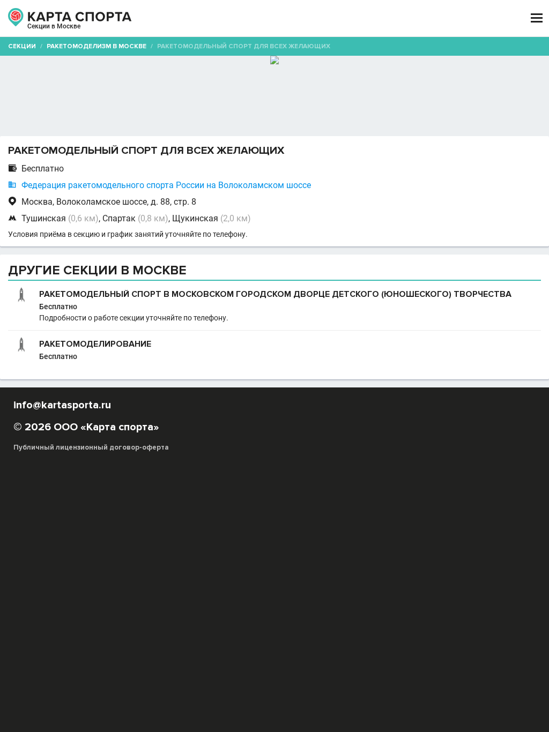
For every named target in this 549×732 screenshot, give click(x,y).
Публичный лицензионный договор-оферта (91, 447)
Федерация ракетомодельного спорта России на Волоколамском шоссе (166, 185)
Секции (22, 46)
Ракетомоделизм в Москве (96, 46)
